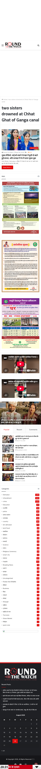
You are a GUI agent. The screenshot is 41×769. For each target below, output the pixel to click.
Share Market (7, 618)
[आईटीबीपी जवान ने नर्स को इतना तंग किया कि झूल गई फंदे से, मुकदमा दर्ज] (8, 439)
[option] (20, 413)
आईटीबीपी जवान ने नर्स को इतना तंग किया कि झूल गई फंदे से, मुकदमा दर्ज (26, 437)
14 (26, 732)
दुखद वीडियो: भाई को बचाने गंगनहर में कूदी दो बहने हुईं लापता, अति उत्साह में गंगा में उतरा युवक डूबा (20, 156)
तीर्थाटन (5, 535)
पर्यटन (4, 548)
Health (5, 561)
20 (20, 737)
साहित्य (5, 605)
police (5, 511)
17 (4, 737)
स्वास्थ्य (5, 558)
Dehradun (6, 495)
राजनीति (5, 508)
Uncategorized (8, 578)
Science (5, 545)
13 (20, 732)
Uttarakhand (7, 498)
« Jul (3, 750)
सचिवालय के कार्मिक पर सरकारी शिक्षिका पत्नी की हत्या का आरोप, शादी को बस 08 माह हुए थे (26, 456)
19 (15, 737)
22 (31, 737)
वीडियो (4, 585)
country (5, 521)
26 (15, 741)
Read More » (7, 167)
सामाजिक (5, 531)
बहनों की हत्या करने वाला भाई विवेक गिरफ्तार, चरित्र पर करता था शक (21, 696)
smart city (6, 555)
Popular (6, 430)
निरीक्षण (5, 622)
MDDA (5, 538)
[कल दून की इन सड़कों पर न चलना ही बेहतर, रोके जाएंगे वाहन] (8, 448)
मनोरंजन (5, 575)
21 (26, 737)
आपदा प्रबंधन (6, 515)
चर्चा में (4, 568)
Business (6, 588)
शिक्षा (4, 592)
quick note (6, 625)
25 (10, 741)
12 (15, 732)
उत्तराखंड (5, 518)
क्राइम (4, 571)
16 (36, 732)
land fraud (6, 528)
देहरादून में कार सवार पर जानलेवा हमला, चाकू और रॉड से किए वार (20, 710)
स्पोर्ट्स (5, 595)
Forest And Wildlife (9, 582)
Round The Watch (8, 152)
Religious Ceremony (9, 551)
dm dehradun (7, 525)
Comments (33, 430)
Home (5, 99)
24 (4, 741)
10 (4, 732)
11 (9, 732)
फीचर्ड (4, 598)
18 (9, 737)
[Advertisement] (20, 20)
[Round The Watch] (13, 45)
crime (5, 501)
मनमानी (5, 541)
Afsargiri (6, 602)
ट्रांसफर (5, 608)
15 (31, 732)
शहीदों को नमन (7, 612)
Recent (19, 430)
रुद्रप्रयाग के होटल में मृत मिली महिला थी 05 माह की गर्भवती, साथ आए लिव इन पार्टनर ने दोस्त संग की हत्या (26, 476)
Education (6, 505)
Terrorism (6, 615)
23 (37, 737)
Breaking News (8, 565)
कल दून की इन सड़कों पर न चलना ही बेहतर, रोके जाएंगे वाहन (26, 446)
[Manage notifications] (36, 764)
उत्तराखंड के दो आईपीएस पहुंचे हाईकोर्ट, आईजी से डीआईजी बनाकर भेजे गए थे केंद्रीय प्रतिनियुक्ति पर (18, 421)
